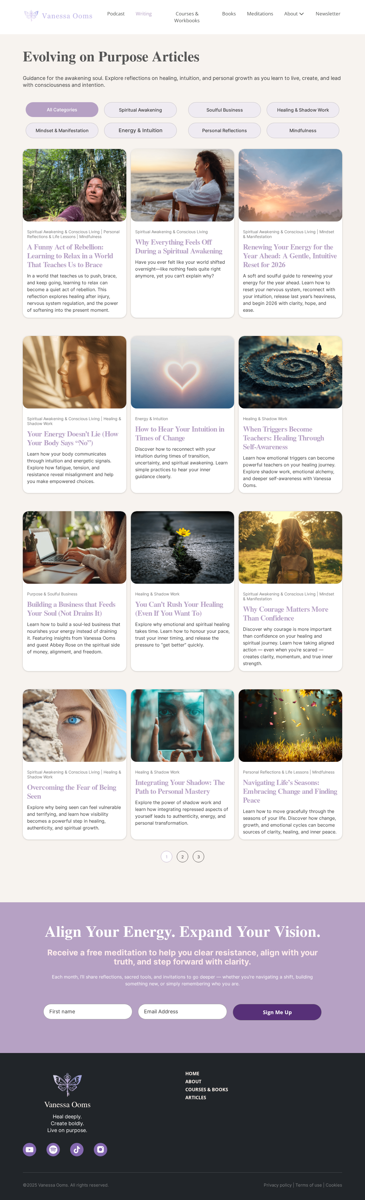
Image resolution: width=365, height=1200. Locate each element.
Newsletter (328, 13)
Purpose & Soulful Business (52, 593)
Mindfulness (90, 236)
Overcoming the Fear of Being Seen (71, 791)
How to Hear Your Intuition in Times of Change (179, 433)
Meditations (260, 13)
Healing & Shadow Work (265, 418)
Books (229, 13)
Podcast (116, 13)
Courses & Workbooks (187, 17)
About (291, 13)
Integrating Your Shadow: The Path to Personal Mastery (180, 786)
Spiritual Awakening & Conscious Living (63, 231)
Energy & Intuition (151, 418)
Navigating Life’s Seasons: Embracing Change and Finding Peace (290, 791)
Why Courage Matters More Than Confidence (285, 613)
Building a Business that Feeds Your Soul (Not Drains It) (71, 608)
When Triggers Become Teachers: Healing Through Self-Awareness (283, 437)
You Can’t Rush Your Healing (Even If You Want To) (179, 608)
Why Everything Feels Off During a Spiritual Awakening (178, 246)
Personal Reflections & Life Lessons (73, 234)
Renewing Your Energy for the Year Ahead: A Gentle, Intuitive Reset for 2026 (290, 255)
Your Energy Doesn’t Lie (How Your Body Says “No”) (72, 438)
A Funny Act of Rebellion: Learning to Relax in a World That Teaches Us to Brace (70, 255)
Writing (144, 13)
